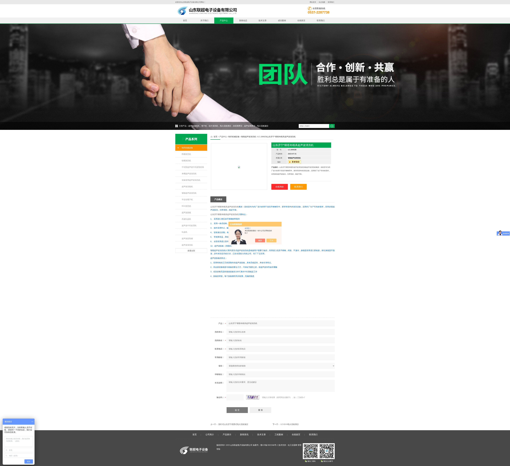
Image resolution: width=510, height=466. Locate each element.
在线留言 (301, 20)
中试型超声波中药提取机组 (193, 167)
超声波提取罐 (187, 238)
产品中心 (224, 20)
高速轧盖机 (186, 219)
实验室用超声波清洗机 (191, 180)
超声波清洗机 (187, 245)
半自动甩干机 (187, 199)
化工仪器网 (292, 445)
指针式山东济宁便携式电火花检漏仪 (233, 424)
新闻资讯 (244, 434)
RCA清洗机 (186, 206)
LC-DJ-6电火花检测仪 (289, 424)
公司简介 (209, 434)
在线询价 (279, 187)
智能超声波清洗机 (189, 193)
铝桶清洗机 (186, 161)
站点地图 (322, 2)
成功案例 (282, 20)
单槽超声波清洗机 (189, 174)
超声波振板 (186, 212)
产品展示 (227, 434)
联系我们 (331, 2)
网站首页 (313, 2)
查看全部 (191, 251)
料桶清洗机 (186, 154)
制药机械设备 (187, 148)
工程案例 (279, 434)
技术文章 (263, 20)
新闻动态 (243, 20)
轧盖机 (184, 232)
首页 (185, 20)
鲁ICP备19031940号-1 (269, 445)
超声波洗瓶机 (187, 186)
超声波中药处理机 (189, 225)
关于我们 (204, 20)
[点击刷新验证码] (252, 397)
